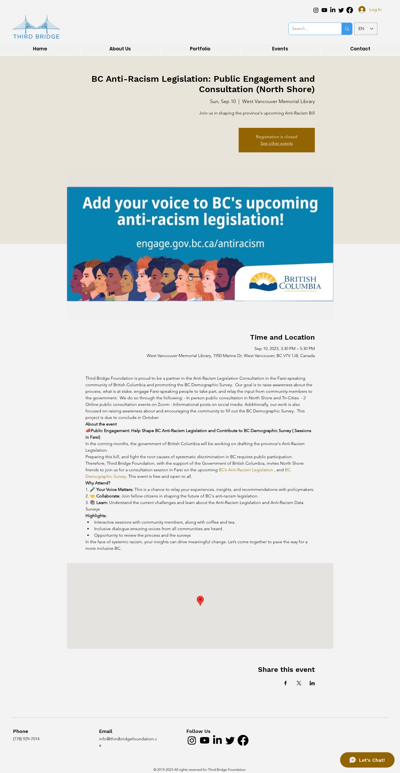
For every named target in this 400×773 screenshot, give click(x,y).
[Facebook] (349, 10)
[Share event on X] (298, 683)
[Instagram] (316, 10)
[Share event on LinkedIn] (312, 683)
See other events (276, 143)
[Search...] (346, 29)
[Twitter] (341, 10)
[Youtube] (324, 10)
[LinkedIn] (333, 10)
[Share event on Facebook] (285, 683)
